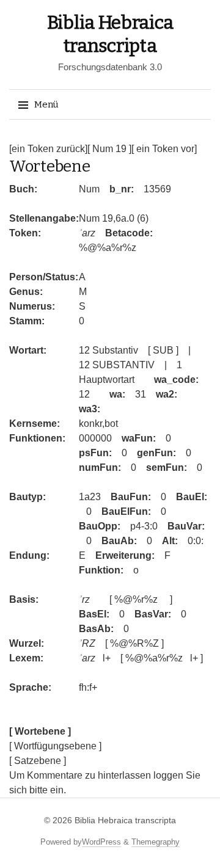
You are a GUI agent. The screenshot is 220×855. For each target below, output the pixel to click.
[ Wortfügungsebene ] (55, 746)
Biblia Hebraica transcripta (125, 820)
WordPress (101, 841)
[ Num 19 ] (109, 149)
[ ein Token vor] (164, 149)
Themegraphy (155, 841)
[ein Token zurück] (48, 149)
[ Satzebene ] (37, 760)
